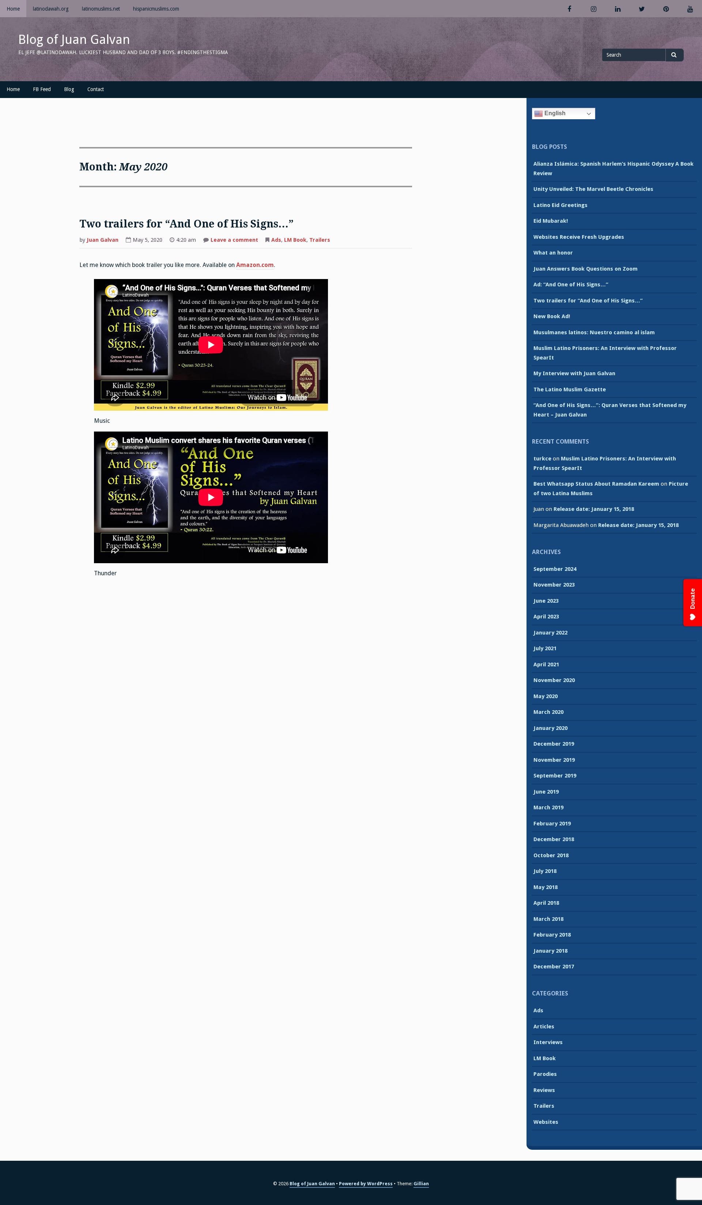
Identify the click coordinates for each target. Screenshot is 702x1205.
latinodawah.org (51, 9)
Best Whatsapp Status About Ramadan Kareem (596, 484)
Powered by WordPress (366, 1183)
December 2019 (553, 744)
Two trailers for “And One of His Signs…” (186, 224)
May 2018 (545, 887)
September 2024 (554, 569)
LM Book (295, 240)
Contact (95, 89)
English (554, 113)
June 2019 (546, 791)
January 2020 (550, 728)
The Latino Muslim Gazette (569, 389)
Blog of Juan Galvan (74, 39)
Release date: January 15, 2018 (594, 509)
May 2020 (545, 696)
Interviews (548, 1042)
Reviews (544, 1090)
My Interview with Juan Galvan (574, 373)
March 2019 (548, 807)
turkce (542, 458)
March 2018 (548, 919)
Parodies (545, 1074)
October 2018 (551, 855)
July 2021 (544, 648)
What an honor (553, 252)
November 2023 (554, 584)
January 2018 (550, 951)
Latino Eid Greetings (560, 205)
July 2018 (544, 871)
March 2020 (548, 712)
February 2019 (552, 823)
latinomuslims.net (101, 9)
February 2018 (552, 934)
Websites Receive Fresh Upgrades (578, 237)
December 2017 (553, 966)
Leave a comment (234, 241)
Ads (276, 240)
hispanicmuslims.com (156, 9)
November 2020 (554, 680)
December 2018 (553, 839)
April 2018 (546, 903)
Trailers (319, 240)
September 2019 (554, 775)
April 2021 (546, 664)
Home (13, 9)
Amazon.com (255, 264)
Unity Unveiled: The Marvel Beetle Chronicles (593, 189)
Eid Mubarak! (550, 221)
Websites (545, 1122)
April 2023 (546, 616)
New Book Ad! (551, 316)
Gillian (421, 1183)
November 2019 (554, 760)
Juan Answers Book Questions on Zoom (585, 269)
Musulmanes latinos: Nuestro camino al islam (594, 332)
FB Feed (42, 89)
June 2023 (546, 601)
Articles (543, 1026)
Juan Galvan (102, 240)
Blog (69, 89)
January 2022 (550, 632)
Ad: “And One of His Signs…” (570, 284)
